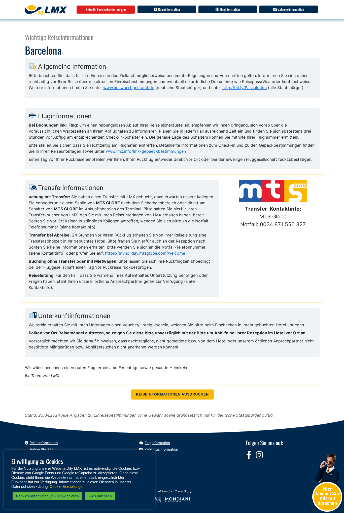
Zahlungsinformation (290, 9)
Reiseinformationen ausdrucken (172, 394)
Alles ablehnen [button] (100, 496)
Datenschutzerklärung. (30, 487)
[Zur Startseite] (46, 10)
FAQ (148, 455)
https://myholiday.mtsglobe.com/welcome (145, 253)
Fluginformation (229, 9)
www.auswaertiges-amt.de (128, 87)
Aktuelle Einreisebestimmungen (106, 9)
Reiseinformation (168, 9)
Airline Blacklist (42, 449)
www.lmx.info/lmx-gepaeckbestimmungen (146, 151)
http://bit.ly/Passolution (244, 87)
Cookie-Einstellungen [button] (67, 487)
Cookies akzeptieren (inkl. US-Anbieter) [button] (47, 496)
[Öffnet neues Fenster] (249, 455)
